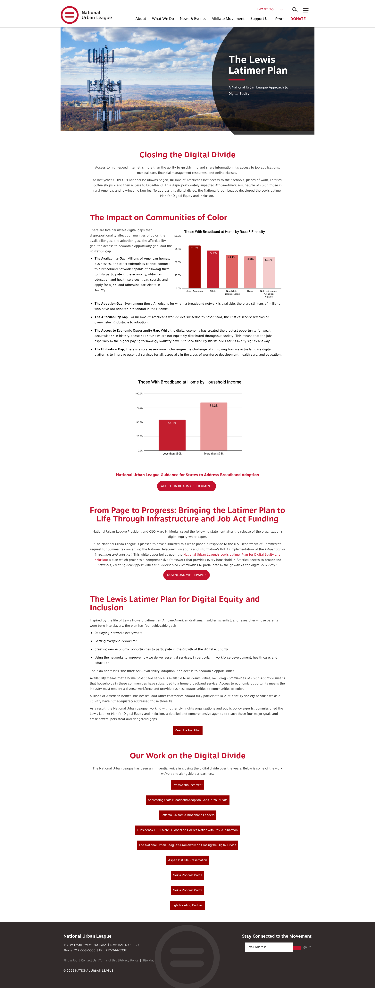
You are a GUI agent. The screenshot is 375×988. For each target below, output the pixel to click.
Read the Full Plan (188, 730)
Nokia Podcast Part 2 (187, 890)
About (140, 18)
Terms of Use (108, 960)
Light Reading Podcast (187, 905)
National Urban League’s (201, 554)
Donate (298, 19)
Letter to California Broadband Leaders (187, 815)
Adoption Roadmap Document (186, 486)
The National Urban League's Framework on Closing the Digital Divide (187, 845)
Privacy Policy (129, 960)
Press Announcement (187, 785)
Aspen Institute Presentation (187, 860)
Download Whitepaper (186, 575)
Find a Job (70, 960)
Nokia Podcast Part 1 (187, 875)
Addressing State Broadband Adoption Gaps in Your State (188, 800)
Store (280, 19)
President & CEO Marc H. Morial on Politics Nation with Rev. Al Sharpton (187, 830)
